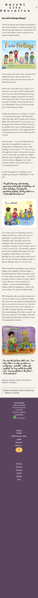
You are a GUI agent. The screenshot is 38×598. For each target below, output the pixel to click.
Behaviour (5, 380)
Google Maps (19, 414)
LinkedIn (19, 476)
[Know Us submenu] (22, 445)
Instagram (19, 470)
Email (19, 479)
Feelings (18, 380)
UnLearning (13, 382)
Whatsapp (19, 464)
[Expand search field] (19, 449)
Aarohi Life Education (15, 7)
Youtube (19, 473)
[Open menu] (36, 7)
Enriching (12, 380)
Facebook (19, 467)
